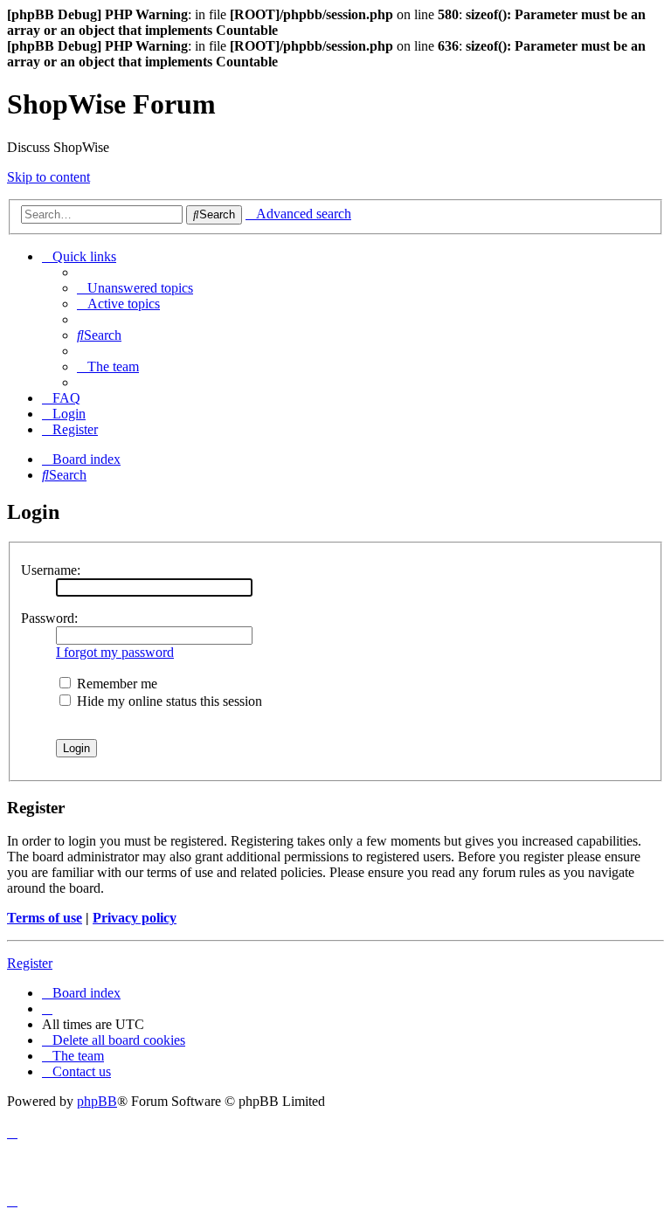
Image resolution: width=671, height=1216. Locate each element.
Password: (49, 618)
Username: (50, 570)
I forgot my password (115, 652)
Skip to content (48, 176)
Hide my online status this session (167, 701)
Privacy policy (134, 917)
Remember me (115, 683)
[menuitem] (135, 287)
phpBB (97, 1101)
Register (29, 963)
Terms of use (44, 917)
